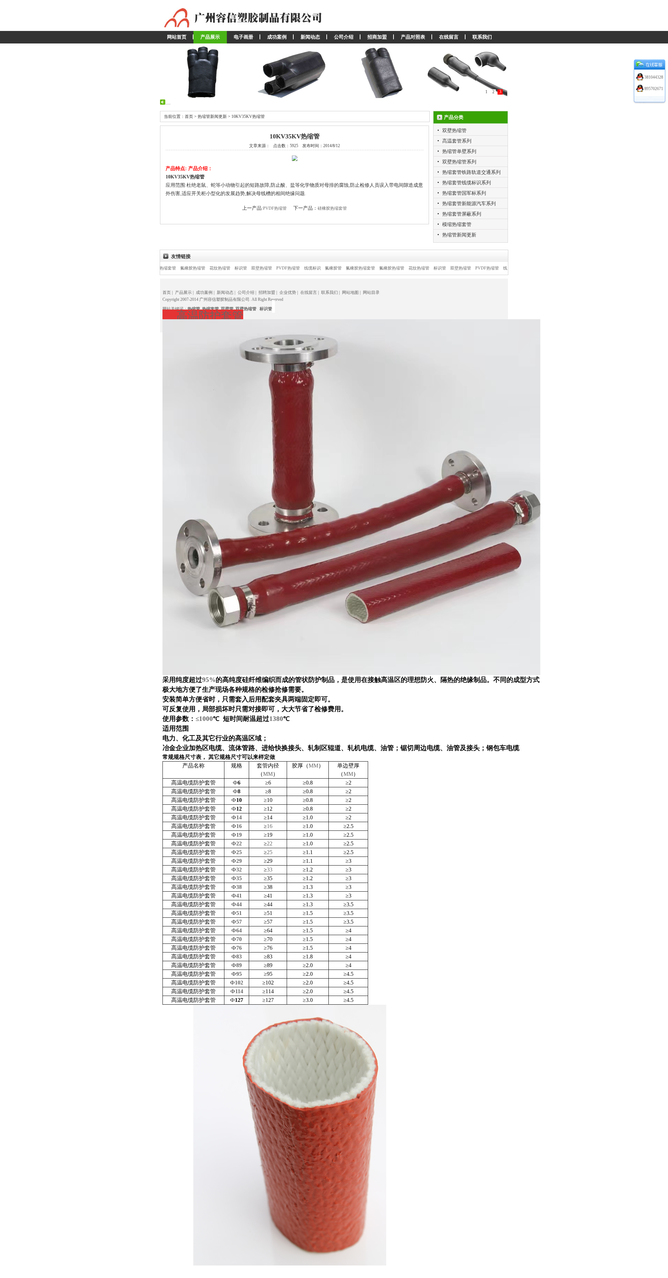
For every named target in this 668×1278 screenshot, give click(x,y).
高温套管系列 (456, 141)
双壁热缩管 (454, 130)
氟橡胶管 (296, 268)
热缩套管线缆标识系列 (466, 182)
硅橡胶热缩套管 (332, 208)
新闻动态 (310, 37)
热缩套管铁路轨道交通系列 (471, 172)
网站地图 (350, 292)
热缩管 (194, 308)
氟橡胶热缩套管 (323, 268)
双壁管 (227, 308)
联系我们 (482, 37)
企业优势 (287, 292)
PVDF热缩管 (275, 208)
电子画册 (243, 37)
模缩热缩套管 (456, 224)
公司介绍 (343, 37)
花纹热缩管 (183, 268)
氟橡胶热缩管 (354, 268)
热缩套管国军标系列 (464, 193)
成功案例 (277, 37)
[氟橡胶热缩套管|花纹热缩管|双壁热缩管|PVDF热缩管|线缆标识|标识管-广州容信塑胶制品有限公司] (247, 29)
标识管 (204, 268)
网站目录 (371, 292)
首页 (166, 292)
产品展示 (210, 37)
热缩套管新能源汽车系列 (469, 203)
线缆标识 (275, 268)
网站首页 (176, 37)
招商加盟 (377, 37)
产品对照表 (413, 37)
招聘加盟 (267, 292)
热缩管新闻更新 (459, 235)
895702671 (653, 88)
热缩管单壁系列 (459, 151)
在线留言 (449, 37)
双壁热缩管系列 (459, 161)
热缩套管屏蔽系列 (461, 214)
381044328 (653, 77)
